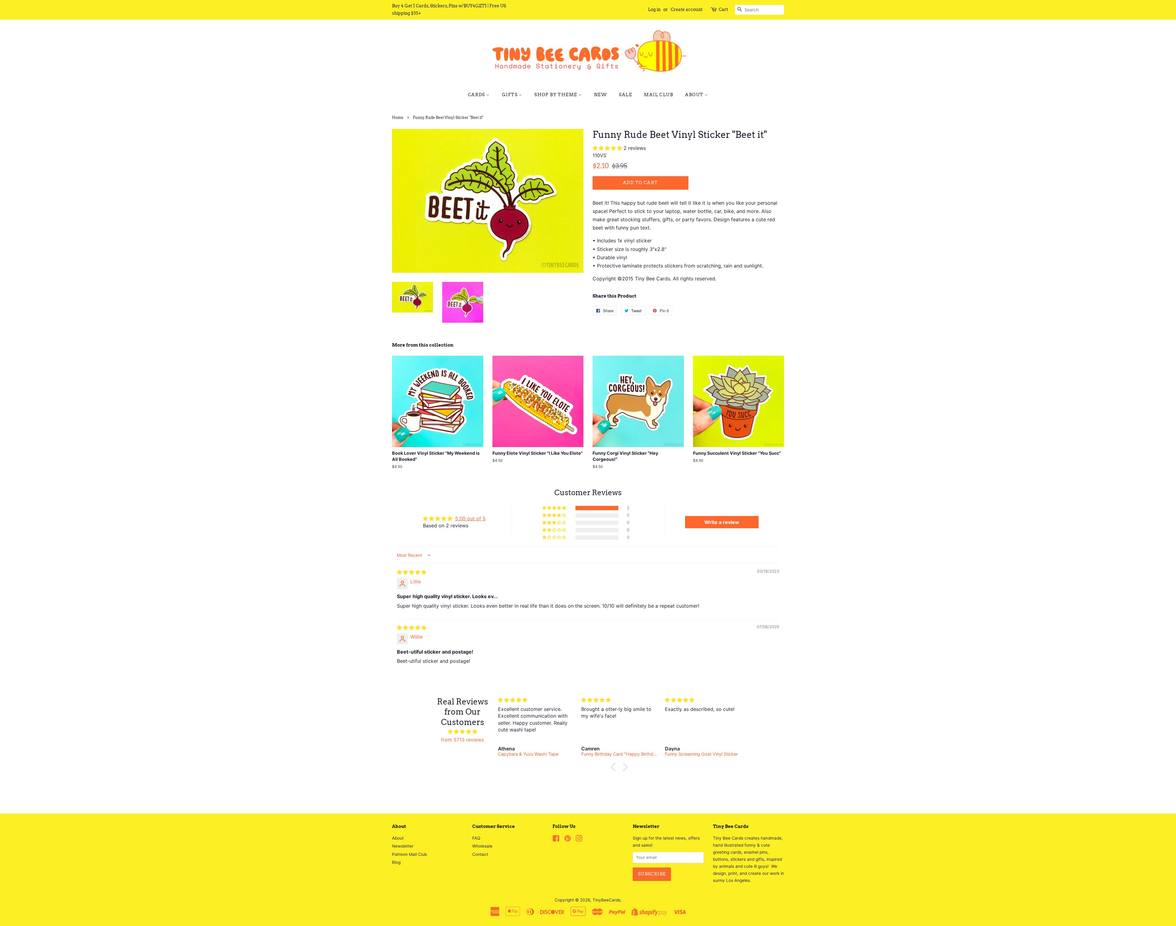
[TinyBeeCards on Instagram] (578, 839)
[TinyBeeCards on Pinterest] (567, 839)
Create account (687, 9)
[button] (608, 148)
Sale (625, 94)
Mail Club (658, 94)
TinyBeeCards (606, 900)
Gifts (510, 94)
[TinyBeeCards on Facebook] (556, 839)
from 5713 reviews (462, 740)
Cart (723, 9)
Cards (477, 94)
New (600, 94)
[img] (411, 572)
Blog (396, 862)
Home (397, 117)
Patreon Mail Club (409, 854)
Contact (480, 854)
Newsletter (402, 846)
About (694, 94)
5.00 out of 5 (470, 518)
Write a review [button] (721, 522)
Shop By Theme (556, 94)
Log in (654, 9)
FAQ (476, 838)
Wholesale (482, 846)
